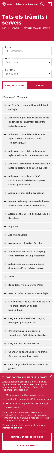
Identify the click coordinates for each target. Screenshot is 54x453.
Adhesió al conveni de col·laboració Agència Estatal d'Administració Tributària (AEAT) (26, 138)
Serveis (15, 28)
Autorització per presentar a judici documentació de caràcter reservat (26, 266)
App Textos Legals (17, 234)
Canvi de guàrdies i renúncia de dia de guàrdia (28, 366)
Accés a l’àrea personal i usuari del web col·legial (28, 107)
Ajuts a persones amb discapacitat (26, 192)
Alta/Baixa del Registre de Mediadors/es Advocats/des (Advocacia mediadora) (28, 203)
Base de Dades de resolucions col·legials (29, 293)
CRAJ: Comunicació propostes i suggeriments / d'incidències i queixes (27, 333)
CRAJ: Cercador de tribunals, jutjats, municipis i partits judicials (26, 320)
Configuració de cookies (27, 437)
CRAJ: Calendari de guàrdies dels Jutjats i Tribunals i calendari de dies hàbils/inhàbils (29, 305)
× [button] (51, 375)
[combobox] (25, 63)
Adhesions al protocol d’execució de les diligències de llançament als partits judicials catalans (28, 121)
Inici (4, 28)
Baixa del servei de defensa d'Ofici (25, 284)
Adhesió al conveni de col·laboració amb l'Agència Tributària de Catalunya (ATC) (29, 165)
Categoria (10, 69)
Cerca (8, 47)
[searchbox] (27, 62)
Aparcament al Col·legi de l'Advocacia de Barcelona (29, 215)
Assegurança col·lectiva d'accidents (26, 243)
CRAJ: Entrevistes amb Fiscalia (23, 343)
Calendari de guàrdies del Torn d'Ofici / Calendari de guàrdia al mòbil (28, 353)
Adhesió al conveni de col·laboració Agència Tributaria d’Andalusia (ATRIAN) (28, 153)
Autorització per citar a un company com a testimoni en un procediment (26, 253)
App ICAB (13, 226)
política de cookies (12, 427)
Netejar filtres (15, 85)
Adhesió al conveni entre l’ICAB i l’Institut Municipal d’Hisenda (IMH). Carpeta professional (26, 180)
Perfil (7, 58)
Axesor (11, 276)
